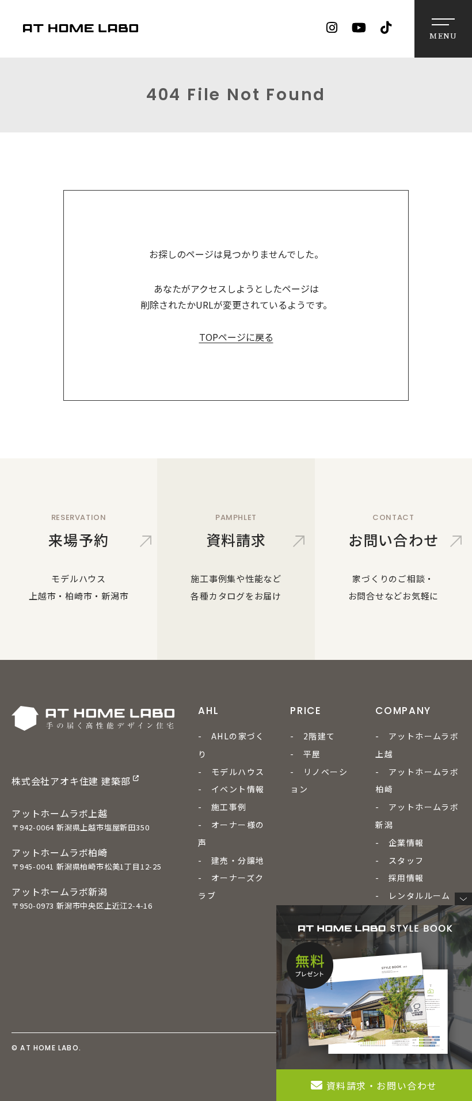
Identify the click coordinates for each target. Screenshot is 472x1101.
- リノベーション (319, 780)
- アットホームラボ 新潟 (417, 815)
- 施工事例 (222, 807)
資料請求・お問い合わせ (382, 1085)
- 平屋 (305, 754)
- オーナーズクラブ (231, 886)
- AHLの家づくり (231, 745)
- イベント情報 (231, 789)
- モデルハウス (231, 771)
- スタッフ (399, 860)
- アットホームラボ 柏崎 (417, 780)
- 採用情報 (399, 877)
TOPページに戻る (236, 337)
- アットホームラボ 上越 (417, 745)
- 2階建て (312, 736)
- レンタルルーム (413, 895)
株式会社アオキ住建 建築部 (71, 781)
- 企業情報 (399, 842)
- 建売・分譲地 (231, 860)
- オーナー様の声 (231, 833)
